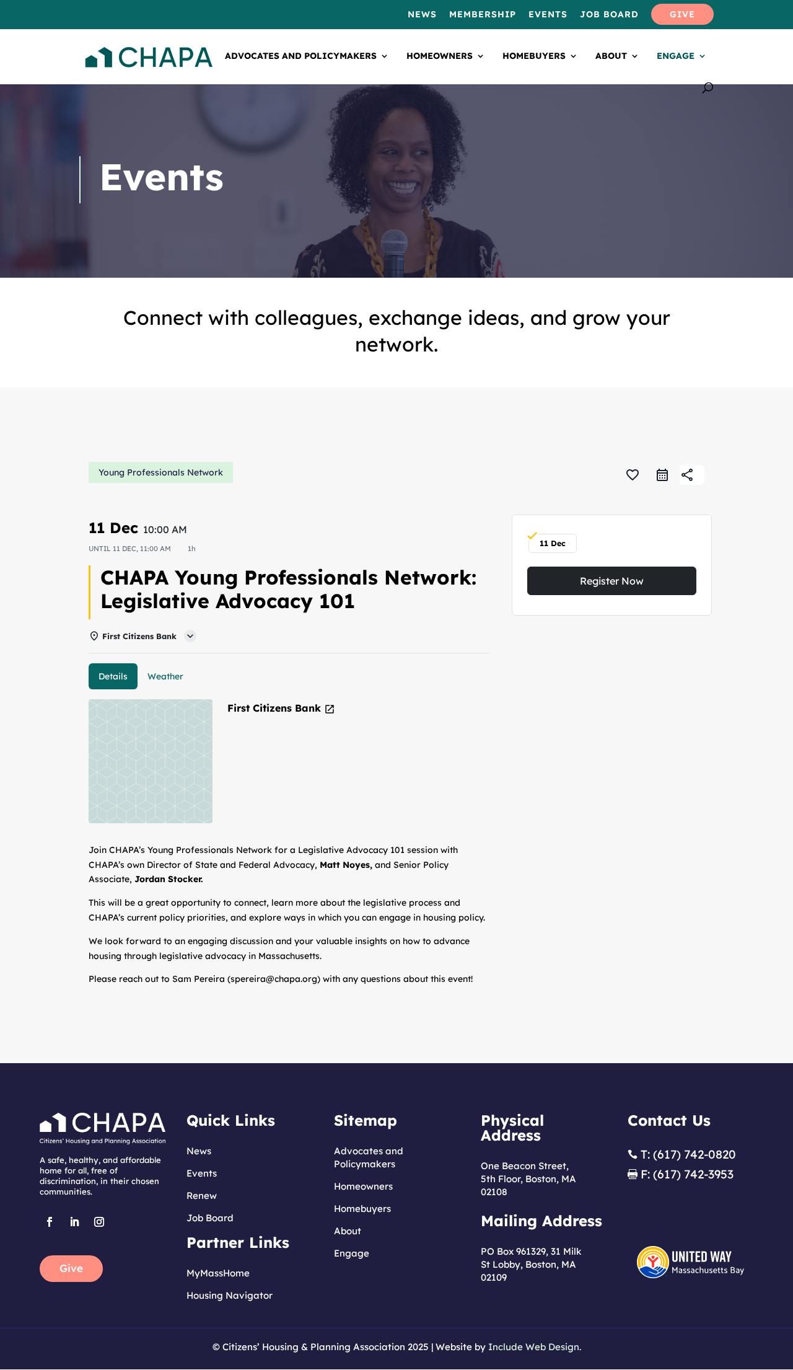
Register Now (612, 581)
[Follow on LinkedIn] (74, 1222)
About (611, 56)
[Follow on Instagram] (99, 1222)
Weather (165, 676)
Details (113, 676)
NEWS (422, 15)
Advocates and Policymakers (301, 56)
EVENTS (547, 15)
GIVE (682, 15)
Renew (201, 1195)
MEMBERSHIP (482, 15)
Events (201, 1173)
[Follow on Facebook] (49, 1222)
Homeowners (439, 56)
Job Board (210, 1218)
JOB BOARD (609, 15)
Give (71, 1268)
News (198, 1151)
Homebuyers (534, 56)
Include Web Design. (534, 1347)
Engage (675, 56)
